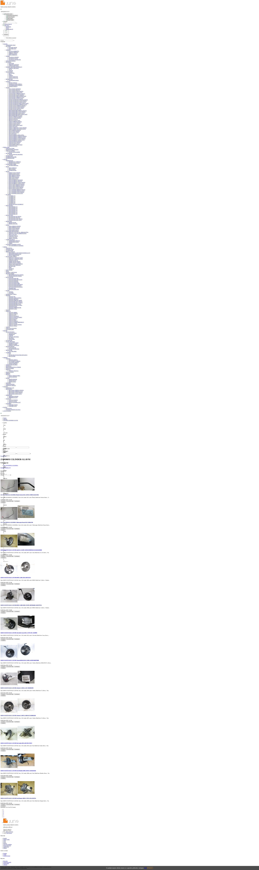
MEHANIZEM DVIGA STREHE (13, 367)
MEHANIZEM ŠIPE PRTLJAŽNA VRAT (18, 114)
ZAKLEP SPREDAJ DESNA (15, 141)
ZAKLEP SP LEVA (13, 146)
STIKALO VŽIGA (13, 325)
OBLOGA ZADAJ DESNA (15, 118)
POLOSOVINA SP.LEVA (14, 217)
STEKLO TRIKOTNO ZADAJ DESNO (18, 127)
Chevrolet (5, 432)
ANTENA (11, 291)
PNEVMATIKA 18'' (13, 212)
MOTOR (5, 330)
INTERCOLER (9, 155)
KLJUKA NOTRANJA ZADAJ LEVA (17, 102)
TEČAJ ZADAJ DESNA (14, 131)
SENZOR (8, 295)
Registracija (8, 26)
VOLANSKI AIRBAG (14, 362)
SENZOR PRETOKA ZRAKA (15, 301)
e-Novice (5, 864)
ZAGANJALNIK (10, 329)
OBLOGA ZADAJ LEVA (14, 120)
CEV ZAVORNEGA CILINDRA (16, 245)
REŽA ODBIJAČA (13, 54)
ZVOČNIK (11, 293)
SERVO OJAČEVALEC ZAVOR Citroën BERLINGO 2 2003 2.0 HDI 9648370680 (20, 660)
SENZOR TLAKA (13, 308)
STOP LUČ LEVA (13, 401)
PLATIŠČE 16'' (12, 199)
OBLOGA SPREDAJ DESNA (15, 116)
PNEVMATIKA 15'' (13, 209)
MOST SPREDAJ (13, 167)
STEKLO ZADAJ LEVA (14, 124)
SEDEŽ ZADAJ (12, 381)
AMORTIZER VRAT (10, 45)
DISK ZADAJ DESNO (14, 177)
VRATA (8, 87)
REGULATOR (12, 356)
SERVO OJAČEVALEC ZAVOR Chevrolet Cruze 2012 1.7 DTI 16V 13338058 (19, 632)
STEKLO (8, 81)
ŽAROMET (8, 403)
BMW (4, 429)
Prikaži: (2, 471)
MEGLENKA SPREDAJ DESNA (16, 390)
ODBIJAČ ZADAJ (13, 53)
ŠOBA (10, 267)
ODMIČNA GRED (13, 344)
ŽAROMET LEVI (13, 406)
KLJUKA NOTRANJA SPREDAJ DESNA (18, 99)
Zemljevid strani (6, 855)
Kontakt (5, 838)
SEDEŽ (7, 378)
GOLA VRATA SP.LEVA (14, 90)
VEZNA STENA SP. (13, 76)
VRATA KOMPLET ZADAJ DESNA (17, 138)
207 (4, 437)
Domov (4, 418)
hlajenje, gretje (6, 147)
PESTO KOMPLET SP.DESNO (16, 180)
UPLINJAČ (11, 268)
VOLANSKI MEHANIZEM (12, 231)
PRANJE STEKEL (10, 273)
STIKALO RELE (12, 319)
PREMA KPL (9, 221)
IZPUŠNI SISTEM (10, 346)
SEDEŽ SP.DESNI (13, 379)
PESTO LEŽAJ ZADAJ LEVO (16, 188)
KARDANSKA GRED (11, 164)
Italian (11, 18)
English (12, 19)
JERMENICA (12, 334)
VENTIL (8, 327)
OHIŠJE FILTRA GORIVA (15, 262)
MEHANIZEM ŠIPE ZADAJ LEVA (17, 113)
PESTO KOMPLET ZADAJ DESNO (17, 182)
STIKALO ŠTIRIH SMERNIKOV (16, 322)
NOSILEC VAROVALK (11, 272)
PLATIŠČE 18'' (12, 201)
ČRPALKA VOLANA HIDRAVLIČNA (17, 233)
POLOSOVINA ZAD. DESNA (15, 219)
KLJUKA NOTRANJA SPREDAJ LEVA (18, 104)
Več (145, 868)
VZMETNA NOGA (10, 239)
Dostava (5, 843)
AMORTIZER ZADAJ (14, 242)
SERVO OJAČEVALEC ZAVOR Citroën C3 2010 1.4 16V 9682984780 (17, 688)
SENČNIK (8, 383)
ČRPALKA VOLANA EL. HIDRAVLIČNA (18, 232)
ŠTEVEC (8, 310)
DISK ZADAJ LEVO (13, 178)
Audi (4, 425)
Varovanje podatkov (7, 844)
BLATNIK (8, 46)
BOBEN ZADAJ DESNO (14, 172)
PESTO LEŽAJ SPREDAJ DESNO (16, 184)
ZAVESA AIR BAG (13, 363)
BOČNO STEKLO (13, 82)
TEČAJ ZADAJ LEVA (14, 132)
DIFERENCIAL (9, 160)
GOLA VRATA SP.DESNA (15, 88)
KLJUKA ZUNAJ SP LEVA (15, 109)
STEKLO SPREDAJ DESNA (15, 121)
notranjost (5, 357)
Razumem (150, 868)
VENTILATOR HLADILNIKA (16, 154)
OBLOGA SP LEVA (13, 119)
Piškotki (5, 848)
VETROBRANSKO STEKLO (15, 85)
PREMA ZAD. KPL (13, 223)
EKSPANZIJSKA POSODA (12, 149)
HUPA (7, 271)
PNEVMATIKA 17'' (13, 211)
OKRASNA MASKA (11, 61)
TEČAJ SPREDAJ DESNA (15, 130)
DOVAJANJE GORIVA (11, 256)
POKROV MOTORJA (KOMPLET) (14, 67)
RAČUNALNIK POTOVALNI (15, 287)
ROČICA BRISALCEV (14, 255)
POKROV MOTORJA (14, 68)
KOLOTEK (11, 63)
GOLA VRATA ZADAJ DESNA (16, 91)
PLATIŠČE (8, 194)
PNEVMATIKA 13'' (13, 206)
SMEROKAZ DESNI (13, 396)
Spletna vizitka (6, 839)
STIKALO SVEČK (13, 323)
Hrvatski (12, 16)
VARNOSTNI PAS (10, 384)
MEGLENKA (9, 389)
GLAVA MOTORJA (10, 341)
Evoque (5, 493)
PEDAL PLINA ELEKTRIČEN (16, 263)
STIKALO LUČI (12, 315)
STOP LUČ (8, 398)
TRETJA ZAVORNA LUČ (15, 402)
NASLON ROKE (10, 368)
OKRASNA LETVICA (14, 64)
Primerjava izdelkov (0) (6, 467)
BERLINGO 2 (6, 455)
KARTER (11, 335)
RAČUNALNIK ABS (13, 278)
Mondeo (5, 523)
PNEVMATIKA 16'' (13, 210)
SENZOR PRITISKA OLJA (15, 304)
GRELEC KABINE (10, 150)
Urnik (4, 840)
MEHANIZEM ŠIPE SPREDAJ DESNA (18, 110)
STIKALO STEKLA (13, 321)
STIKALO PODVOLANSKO (15, 317)
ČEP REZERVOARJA (14, 80)
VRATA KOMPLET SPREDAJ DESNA (18, 136)
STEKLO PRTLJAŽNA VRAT (15, 125)
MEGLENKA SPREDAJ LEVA (16, 391)
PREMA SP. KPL (12, 222)
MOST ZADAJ (12, 169)
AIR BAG (8, 358)
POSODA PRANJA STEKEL (15, 276)
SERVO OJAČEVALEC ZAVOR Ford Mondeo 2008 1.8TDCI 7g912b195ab (18, 770)
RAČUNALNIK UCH (14, 289)
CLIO (4, 471)
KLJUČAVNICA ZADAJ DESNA (16, 95)
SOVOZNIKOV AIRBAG (14, 361)
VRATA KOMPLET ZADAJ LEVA (17, 140)
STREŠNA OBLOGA (13, 370)
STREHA (11, 75)
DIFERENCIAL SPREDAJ (15, 161)
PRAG (10, 74)
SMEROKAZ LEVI (13, 397)
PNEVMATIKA (9, 205)
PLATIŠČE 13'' (12, 195)
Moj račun (5, 861)
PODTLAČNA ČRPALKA (15, 265)
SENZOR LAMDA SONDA (15, 298)
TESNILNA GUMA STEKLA (15, 84)
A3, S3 (4, 444)
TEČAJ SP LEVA (12, 133)
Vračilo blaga (6, 846)
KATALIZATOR (12, 347)
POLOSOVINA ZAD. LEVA (15, 220)
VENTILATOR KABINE (14, 152)
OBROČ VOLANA (13, 238)
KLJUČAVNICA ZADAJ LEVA (16, 98)
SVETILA (5, 386)
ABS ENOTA (9, 248)
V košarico (3, 502)
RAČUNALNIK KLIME (14, 283)
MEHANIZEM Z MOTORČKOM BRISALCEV (19, 253)
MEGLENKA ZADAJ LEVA (15, 394)
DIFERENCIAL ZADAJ (14, 163)
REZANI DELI (9, 71)
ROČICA (8, 374)
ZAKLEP (11, 70)
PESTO (7, 171)
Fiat (4, 440)
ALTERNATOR (9, 250)
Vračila (4, 854)
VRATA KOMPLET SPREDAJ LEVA (17, 137)
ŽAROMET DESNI (13, 404)
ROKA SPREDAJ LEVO (14, 227)
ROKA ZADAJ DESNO (14, 228)
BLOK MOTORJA (10, 332)
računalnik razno (12, 288)
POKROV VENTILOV (14, 345)
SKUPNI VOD (12, 266)
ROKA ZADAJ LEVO (14, 229)
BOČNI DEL (12, 73)
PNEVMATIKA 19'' (13, 214)
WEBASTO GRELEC (11, 385)
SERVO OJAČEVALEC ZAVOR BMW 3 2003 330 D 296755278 (16, 577)
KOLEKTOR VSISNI (13, 342)
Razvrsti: (2, 473)
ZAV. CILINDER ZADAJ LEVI (16, 193)
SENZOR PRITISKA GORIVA (16, 302)
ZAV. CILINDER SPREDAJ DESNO (17, 189)
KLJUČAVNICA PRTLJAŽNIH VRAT (17, 96)
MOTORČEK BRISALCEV (15, 254)
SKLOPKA (11, 338)
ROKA (7, 225)
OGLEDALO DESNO (14, 57)
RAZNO (5, 407)
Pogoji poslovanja (7, 845)
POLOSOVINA (9, 215)
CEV (10, 353)
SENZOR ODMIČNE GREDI (15, 300)
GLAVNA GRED (12, 333)
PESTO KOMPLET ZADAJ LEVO (16, 183)
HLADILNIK (9, 153)
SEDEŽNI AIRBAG (13, 359)
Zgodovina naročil (7, 862)
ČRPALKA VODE (10, 148)
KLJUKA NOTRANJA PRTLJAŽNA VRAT (18, 103)
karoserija (5, 43)
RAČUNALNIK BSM (14, 282)
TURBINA (8, 352)
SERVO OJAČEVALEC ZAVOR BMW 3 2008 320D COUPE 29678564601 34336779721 (21, 605)
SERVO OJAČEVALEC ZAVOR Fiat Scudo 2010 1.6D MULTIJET (16, 743)
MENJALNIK (9, 350)
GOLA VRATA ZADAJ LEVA (15, 92)
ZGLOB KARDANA (13, 165)
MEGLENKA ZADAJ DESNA (16, 392)
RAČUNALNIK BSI (13, 280)
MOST (7, 166)
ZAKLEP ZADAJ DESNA (15, 142)
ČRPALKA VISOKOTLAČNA (16, 259)
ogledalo (8, 56)
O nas (4, 842)
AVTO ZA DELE (7, 411)
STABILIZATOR (12, 170)
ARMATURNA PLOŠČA (11, 364)
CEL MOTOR (9, 340)
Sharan (4, 554)
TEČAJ (10, 69)
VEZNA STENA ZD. (13, 78)
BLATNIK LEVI (12, 48)
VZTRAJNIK (12, 339)
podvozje (5, 159)
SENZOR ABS (12, 296)
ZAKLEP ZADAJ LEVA (14, 143)
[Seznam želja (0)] (4, 24)
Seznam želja (6, 863)
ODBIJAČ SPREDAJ (13, 52)
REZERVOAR (9, 79)
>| (3, 816)
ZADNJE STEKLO (13, 86)
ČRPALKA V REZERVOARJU (16, 257)
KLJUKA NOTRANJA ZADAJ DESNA (18, 101)
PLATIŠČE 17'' (12, 200)
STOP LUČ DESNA (13, 400)
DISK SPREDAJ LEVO (14, 176)
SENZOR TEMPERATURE (15, 307)
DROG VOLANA (13, 234)
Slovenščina (14, 15)
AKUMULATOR (10, 249)
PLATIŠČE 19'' (12, 203)
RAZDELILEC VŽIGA (11, 294)
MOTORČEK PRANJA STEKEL (16, 274)
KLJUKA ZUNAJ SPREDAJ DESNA (17, 105)
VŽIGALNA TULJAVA (11, 328)
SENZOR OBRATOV (13, 299)
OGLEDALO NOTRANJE (15, 59)
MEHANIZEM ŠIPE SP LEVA (15, 115)
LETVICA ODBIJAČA (14, 51)
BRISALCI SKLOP (10, 251)
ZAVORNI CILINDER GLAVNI (13, 244)
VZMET (10, 243)
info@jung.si (9, 833)
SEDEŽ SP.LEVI (12, 380)
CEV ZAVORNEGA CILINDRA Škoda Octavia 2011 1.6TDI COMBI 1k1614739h (20, 494)
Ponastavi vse (3, 456)
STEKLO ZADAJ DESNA (15, 122)
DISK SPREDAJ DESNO (14, 175)
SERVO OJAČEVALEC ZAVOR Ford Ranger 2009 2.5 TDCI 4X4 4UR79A (18, 798)
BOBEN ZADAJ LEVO (14, 174)
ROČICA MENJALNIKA (14, 375)
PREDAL (8, 373)
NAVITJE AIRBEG (13, 312)
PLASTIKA (8, 62)
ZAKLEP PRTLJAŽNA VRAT (15, 144)
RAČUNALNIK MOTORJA (15, 285)
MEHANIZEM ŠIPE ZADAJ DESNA (17, 112)
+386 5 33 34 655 (9, 831)
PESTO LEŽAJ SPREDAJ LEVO (16, 186)
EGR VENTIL (9, 270)
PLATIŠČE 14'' (12, 197)
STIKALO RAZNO (13, 318)
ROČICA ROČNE (13, 377)
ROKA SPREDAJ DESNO (15, 226)
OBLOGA (8, 369)
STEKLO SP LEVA (13, 126)
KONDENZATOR (10, 158)
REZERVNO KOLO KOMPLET (16, 204)
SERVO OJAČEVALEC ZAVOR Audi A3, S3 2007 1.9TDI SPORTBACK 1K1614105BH (21, 550)
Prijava (7, 28)
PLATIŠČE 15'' (12, 198)
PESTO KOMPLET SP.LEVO (15, 181)
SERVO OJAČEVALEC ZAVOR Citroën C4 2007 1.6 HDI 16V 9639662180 (18, 715)
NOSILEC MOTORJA (14, 336)
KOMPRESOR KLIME (11, 157)
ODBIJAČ (8, 50)
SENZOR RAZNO (13, 306)
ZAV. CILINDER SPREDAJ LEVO (16, 191)
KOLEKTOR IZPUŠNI (14, 349)
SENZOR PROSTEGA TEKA (15, 305)
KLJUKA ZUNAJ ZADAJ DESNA (16, 107)
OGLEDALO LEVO (13, 58)
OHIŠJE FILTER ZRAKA (14, 261)
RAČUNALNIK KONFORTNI (16, 284)
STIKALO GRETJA (13, 313)
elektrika (5, 246)
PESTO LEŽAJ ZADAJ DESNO (16, 187)
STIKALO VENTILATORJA (15, 324)
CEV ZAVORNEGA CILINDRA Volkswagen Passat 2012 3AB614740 (17, 522)
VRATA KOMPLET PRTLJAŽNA (16, 135)
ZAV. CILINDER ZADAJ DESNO (16, 192)
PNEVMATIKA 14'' (13, 208)
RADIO (7, 290)
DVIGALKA (9, 408)
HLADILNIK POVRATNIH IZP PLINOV (18, 355)
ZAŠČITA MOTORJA (14, 65)
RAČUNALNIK (9, 277)
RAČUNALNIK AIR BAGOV (15, 279)
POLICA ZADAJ (10, 372)
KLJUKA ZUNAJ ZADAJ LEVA (16, 108)
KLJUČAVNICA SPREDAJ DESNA (17, 93)
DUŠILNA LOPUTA (13, 260)
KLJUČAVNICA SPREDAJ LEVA (16, 97)
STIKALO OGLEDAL (14, 316)
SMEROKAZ (9, 395)
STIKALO (8, 311)
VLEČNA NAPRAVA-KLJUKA (13, 409)
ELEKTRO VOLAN (13, 236)
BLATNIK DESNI (13, 47)
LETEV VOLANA (13, 237)
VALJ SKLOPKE (12, 351)
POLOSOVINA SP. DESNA (15, 216)
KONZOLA (8, 366)
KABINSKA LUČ (10, 387)
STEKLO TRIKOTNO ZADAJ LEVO (17, 129)
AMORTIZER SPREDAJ (14, 240)
